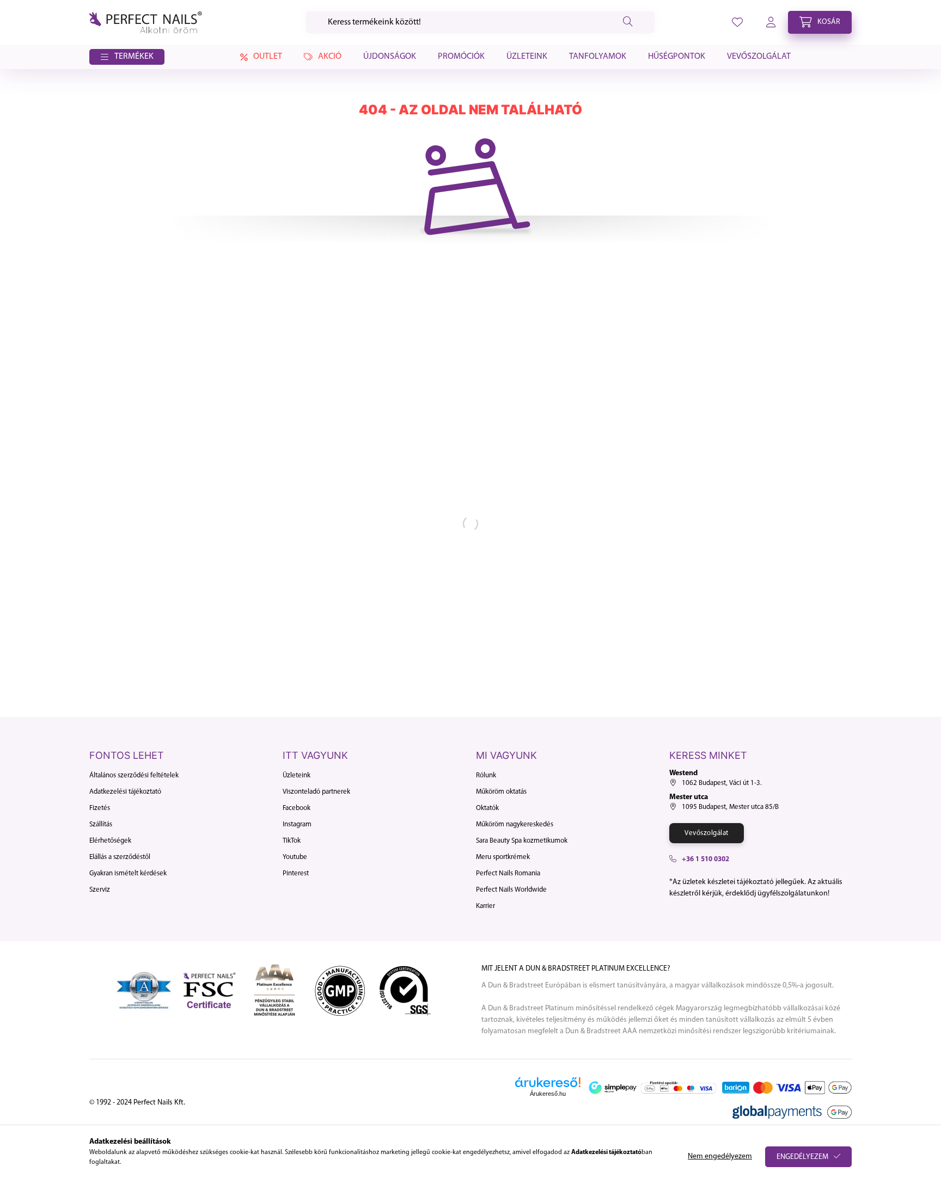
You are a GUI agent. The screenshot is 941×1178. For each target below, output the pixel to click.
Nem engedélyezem (720, 1156)
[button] (126, 57)
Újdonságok (389, 56)
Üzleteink (526, 56)
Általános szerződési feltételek (134, 775)
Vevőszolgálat (759, 56)
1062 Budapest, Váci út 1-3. (722, 783)
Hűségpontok (676, 56)
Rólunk (486, 775)
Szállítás (100, 824)
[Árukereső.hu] (548, 1082)
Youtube (295, 857)
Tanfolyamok (597, 56)
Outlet (267, 56)
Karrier (485, 906)
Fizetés (99, 808)
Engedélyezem (802, 1157)
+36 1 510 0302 (705, 859)
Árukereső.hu (548, 1093)
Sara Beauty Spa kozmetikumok (521, 840)
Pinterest (296, 873)
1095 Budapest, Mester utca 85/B (730, 807)
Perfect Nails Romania (508, 873)
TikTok (292, 840)
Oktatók (487, 808)
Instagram (297, 824)
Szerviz (99, 889)
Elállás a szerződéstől (119, 857)
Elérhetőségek (110, 840)
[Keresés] (628, 22)
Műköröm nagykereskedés (514, 824)
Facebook (296, 808)
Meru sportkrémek (503, 857)
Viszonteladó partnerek (316, 791)
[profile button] (737, 22)
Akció (329, 56)
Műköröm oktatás (501, 791)
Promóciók (461, 56)
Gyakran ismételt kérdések (128, 873)
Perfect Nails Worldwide (511, 889)
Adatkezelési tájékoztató (125, 791)
